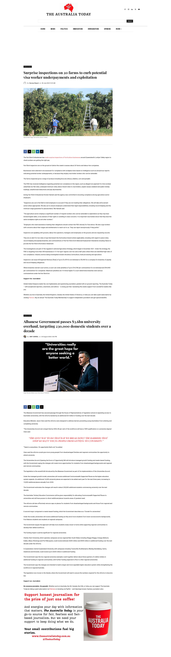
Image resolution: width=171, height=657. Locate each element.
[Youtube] (139, 9)
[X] (135, 9)
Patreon (31, 297)
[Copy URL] (41, 151)
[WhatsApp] (33, 151)
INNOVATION (27, 66)
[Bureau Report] (25, 83)
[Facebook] (125, 9)
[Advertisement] (85, 52)
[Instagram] (128, 9)
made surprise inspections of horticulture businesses (62, 157)
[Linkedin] (132, 9)
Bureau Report (34, 83)
